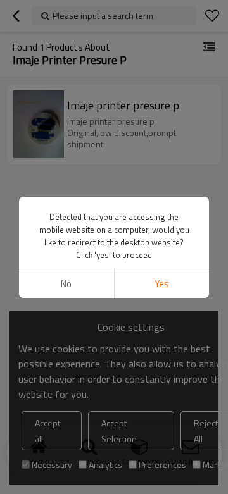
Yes (162, 283)
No (66, 283)
